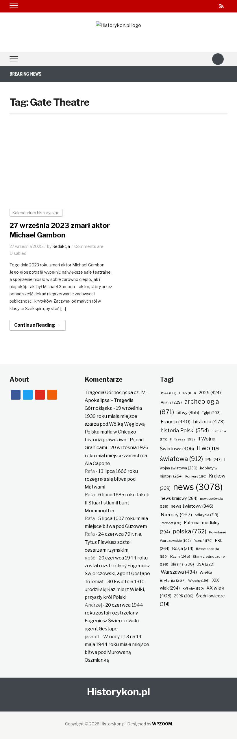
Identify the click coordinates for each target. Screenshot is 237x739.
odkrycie (206, 515)
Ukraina (182, 564)
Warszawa (179, 572)
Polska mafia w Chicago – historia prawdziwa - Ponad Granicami (114, 439)
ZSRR (183, 596)
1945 (187, 393)
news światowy (192, 506)
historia (209, 421)
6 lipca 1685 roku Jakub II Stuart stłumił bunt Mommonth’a (117, 502)
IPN (213, 459)
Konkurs (195, 476)
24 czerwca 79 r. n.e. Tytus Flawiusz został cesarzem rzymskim (113, 542)
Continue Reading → (37, 325)
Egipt (211, 413)
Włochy (199, 581)
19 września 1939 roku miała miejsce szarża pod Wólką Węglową (115, 416)
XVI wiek (193, 588)
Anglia (171, 402)
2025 (210, 392)
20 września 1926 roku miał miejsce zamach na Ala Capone (116, 455)
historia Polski (185, 430)
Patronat (171, 523)
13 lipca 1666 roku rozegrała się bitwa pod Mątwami (111, 479)
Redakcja (61, 246)
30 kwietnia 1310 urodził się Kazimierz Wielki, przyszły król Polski (115, 589)
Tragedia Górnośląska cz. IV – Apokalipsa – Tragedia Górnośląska (117, 400)
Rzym (180, 556)
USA (205, 564)
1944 (168, 393)
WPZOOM (162, 723)
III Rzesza (182, 439)
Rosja (182, 548)
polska (189, 531)
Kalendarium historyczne (36, 212)
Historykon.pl (118, 692)
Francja (175, 422)
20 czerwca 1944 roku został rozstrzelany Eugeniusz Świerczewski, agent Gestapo (117, 565)
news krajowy (179, 498)
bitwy (188, 412)
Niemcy (176, 514)
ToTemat (94, 581)
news (198, 487)
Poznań (202, 541)
